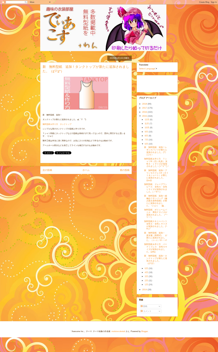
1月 (147, 284)
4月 (147, 272)
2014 (145, 289)
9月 (147, 131)
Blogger (144, 331)
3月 (147, 276)
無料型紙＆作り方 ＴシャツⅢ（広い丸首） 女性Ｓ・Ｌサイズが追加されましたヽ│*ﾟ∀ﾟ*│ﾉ (156, 162)
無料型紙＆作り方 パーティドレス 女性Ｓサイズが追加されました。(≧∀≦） (155, 248)
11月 (147, 123)
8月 (147, 135)
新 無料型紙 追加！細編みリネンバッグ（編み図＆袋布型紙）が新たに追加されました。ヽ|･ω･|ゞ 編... (155, 201)
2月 (147, 280)
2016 (145, 112)
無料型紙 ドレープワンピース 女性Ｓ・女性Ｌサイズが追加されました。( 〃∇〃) (155, 188)
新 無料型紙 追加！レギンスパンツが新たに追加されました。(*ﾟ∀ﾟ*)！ (155, 151)
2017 (145, 108)
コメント (147, 311)
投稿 (145, 306)
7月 (147, 139)
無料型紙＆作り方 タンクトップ (57, 124)
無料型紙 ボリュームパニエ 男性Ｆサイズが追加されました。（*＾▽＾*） (156, 213)
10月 (147, 127)
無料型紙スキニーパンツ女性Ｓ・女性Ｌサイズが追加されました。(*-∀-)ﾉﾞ (155, 225)
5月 (147, 268)
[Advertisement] (154, 83)
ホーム (86, 170)
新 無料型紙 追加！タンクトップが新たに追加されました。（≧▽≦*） (155, 259)
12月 (147, 119)
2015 (145, 116)
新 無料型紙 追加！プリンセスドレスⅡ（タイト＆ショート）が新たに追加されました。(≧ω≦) (156, 175)
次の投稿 (47, 170)
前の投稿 (124, 170)
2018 (145, 104)
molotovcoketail (118, 331)
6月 (147, 144)
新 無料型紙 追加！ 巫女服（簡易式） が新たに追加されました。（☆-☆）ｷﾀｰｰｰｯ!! (155, 236)
